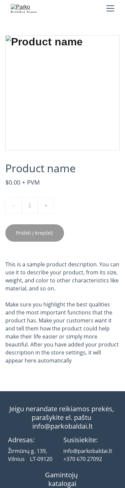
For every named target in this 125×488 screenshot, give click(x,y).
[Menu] (110, 8)
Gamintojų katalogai (62, 479)
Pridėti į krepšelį (34, 233)
